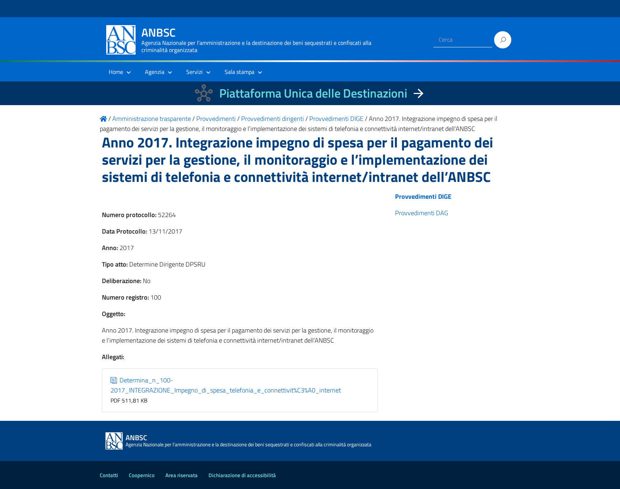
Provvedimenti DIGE (423, 196)
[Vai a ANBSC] (103, 118)
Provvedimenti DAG (421, 213)
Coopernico (142, 475)
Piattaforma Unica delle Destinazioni (313, 93)
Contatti (109, 475)
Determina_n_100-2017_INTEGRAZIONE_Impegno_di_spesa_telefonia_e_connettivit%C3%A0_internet (226, 385)
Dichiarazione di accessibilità (242, 475)
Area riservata (181, 475)
